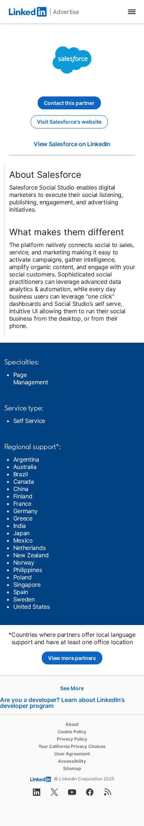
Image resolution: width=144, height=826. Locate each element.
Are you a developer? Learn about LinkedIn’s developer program (62, 702)
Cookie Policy (72, 731)
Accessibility (72, 761)
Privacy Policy (72, 739)
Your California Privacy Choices (72, 746)
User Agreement (72, 753)
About (72, 724)
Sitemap (72, 768)
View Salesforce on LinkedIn (72, 144)
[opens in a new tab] (36, 794)
